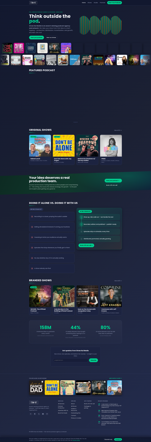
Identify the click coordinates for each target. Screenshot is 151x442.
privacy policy (76, 440)
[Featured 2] (75, 122)
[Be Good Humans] (135, 60)
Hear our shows (51, 37)
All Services (61, 404)
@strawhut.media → (115, 378)
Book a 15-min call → (86, 245)
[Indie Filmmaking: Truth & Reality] (123, 48)
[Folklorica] (76, 48)
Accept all (118, 439)
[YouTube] (43, 414)
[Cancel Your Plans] (41, 60)
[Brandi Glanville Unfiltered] (65, 60)
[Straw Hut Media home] (33, 3)
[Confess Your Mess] (29, 48)
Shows (90, 2)
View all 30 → (118, 281)
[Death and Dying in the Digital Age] (64, 48)
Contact (73, 415)
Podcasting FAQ (75, 413)
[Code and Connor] (6, 60)
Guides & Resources (74, 409)
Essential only (108, 439)
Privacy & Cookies (76, 418)
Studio (96, 2)
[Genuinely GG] (88, 48)
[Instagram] (30, 414)
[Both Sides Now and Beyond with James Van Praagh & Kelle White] (76, 60)
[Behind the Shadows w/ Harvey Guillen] (124, 60)
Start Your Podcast (114, 2)
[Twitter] (38, 414)
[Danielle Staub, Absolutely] (52, 48)
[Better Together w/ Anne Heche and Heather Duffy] (100, 60)
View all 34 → (118, 130)
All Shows (73, 406)
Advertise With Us (63, 410)
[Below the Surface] (112, 60)
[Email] (47, 414)
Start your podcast (36, 37)
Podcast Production (61, 407)
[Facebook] (34, 414)
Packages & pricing (87, 407)
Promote (102, 2)
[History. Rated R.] (111, 48)
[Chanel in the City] (17, 60)
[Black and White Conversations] (88, 60)
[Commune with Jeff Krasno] (17, 48)
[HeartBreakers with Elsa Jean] (100, 48)
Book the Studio (62, 413)
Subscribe (93, 360)
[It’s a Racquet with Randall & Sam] (135, 48)
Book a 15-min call (111, 185)
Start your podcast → (112, 180)
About (73, 404)
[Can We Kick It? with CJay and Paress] (29, 60)
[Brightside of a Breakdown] (53, 60)
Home (84, 2)
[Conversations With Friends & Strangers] (41, 48)
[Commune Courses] (5, 48)
